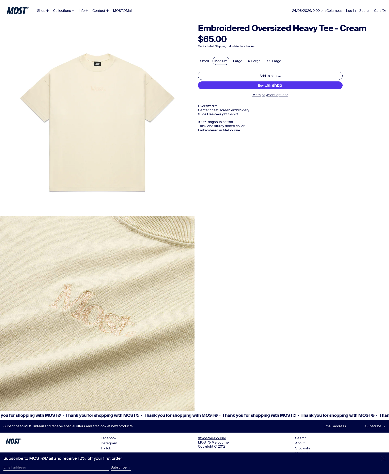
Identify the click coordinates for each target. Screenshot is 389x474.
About (300, 443)
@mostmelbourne (212, 438)
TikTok (106, 448)
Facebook (108, 438)
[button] (365, 10)
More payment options (270, 95)
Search (301, 438)
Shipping (220, 46)
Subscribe (373, 426)
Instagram (109, 443)
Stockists (302, 448)
